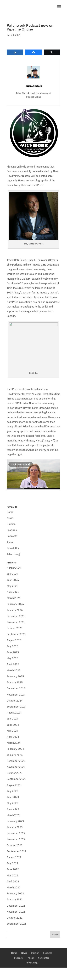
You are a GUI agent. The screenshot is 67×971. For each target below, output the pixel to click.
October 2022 (15, 845)
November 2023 (16, 767)
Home (10, 512)
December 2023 (16, 761)
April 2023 (13, 809)
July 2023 (12, 791)
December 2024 (16, 688)
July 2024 (12, 718)
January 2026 (15, 610)
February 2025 (15, 676)
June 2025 (13, 652)
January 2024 (15, 755)
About (10, 542)
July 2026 (12, 573)
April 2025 (13, 664)
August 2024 (14, 712)
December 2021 (16, 905)
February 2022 (15, 893)
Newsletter (13, 548)
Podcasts (12, 536)
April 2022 (13, 881)
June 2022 (13, 869)
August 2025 (14, 640)
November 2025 (16, 622)
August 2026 (14, 567)
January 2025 (15, 682)
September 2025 (16, 634)
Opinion (11, 524)
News (10, 518)
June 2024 (13, 724)
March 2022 (13, 887)
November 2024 (16, 694)
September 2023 (16, 779)
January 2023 (15, 827)
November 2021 (16, 911)
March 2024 (13, 742)
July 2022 (12, 863)
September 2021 (16, 923)
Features (12, 530)
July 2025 (12, 646)
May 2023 (12, 803)
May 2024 (12, 730)
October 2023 (15, 773)
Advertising (13, 554)
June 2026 (13, 580)
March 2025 (13, 670)
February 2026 (15, 604)
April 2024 (13, 736)
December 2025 (16, 616)
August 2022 (14, 857)
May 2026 (12, 586)
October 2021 (15, 917)
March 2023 (13, 815)
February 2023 (15, 821)
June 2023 (13, 797)
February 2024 (15, 748)
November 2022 (16, 839)
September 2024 (16, 706)
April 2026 (13, 592)
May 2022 (12, 875)
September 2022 (16, 851)
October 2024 (15, 700)
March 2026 (13, 598)
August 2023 (14, 785)
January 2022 (15, 899)
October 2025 (15, 628)
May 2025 (12, 658)
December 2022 (16, 833)
